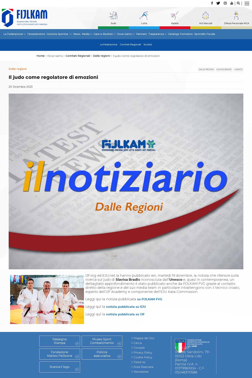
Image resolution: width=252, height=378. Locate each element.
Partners (141, 33)
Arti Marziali (205, 23)
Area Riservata (143, 367)
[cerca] (238, 3)
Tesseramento (36, 33)
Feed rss (139, 362)
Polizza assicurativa (102, 354)
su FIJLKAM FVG (149, 299)
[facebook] (212, 3)
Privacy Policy (143, 352)
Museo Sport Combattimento (102, 341)
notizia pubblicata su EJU (126, 307)
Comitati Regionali (130, 44)
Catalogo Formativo (180, 33)
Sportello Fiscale (204, 33)
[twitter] (218, 3)
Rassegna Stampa (60, 341)
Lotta (144, 23)
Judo (113, 23)
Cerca (138, 343)
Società (148, 44)
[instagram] (225, 3)
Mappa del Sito (144, 338)
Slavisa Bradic (224, 69)
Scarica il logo (60, 367)
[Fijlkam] (24, 18)
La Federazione (108, 44)
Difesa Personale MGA (236, 23)
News (76, 33)
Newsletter (141, 371)
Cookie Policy (143, 357)
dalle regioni (206, 69)
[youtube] (232, 3)
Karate (175, 23)
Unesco (238, 69)
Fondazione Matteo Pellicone (59, 354)
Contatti (139, 347)
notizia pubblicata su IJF (125, 314)
